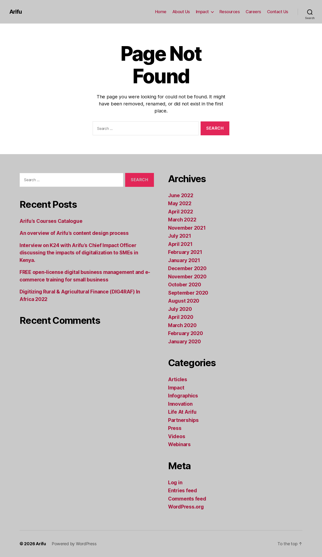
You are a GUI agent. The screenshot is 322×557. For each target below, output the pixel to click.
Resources (229, 11)
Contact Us (277, 11)
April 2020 (180, 317)
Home (160, 11)
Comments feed (187, 499)
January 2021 (184, 260)
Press (175, 428)
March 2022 (182, 220)
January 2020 (184, 342)
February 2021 (185, 252)
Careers (253, 11)
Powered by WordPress (74, 543)
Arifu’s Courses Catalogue (51, 221)
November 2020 (187, 277)
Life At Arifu (182, 412)
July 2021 (179, 236)
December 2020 (187, 268)
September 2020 (188, 293)
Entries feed (182, 490)
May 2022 (179, 203)
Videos (176, 436)
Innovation (180, 404)
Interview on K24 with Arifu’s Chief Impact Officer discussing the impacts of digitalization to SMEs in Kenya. (79, 252)
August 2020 (183, 301)
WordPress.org (186, 507)
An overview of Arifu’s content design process (74, 233)
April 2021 (180, 244)
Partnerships (183, 420)
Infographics (183, 396)
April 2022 (180, 212)
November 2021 (187, 228)
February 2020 (185, 333)
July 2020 (180, 309)
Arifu (15, 12)
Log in (175, 482)
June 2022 (180, 195)
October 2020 (184, 285)
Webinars (179, 444)
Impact (202, 11)
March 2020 (182, 325)
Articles (177, 379)
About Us (181, 11)
